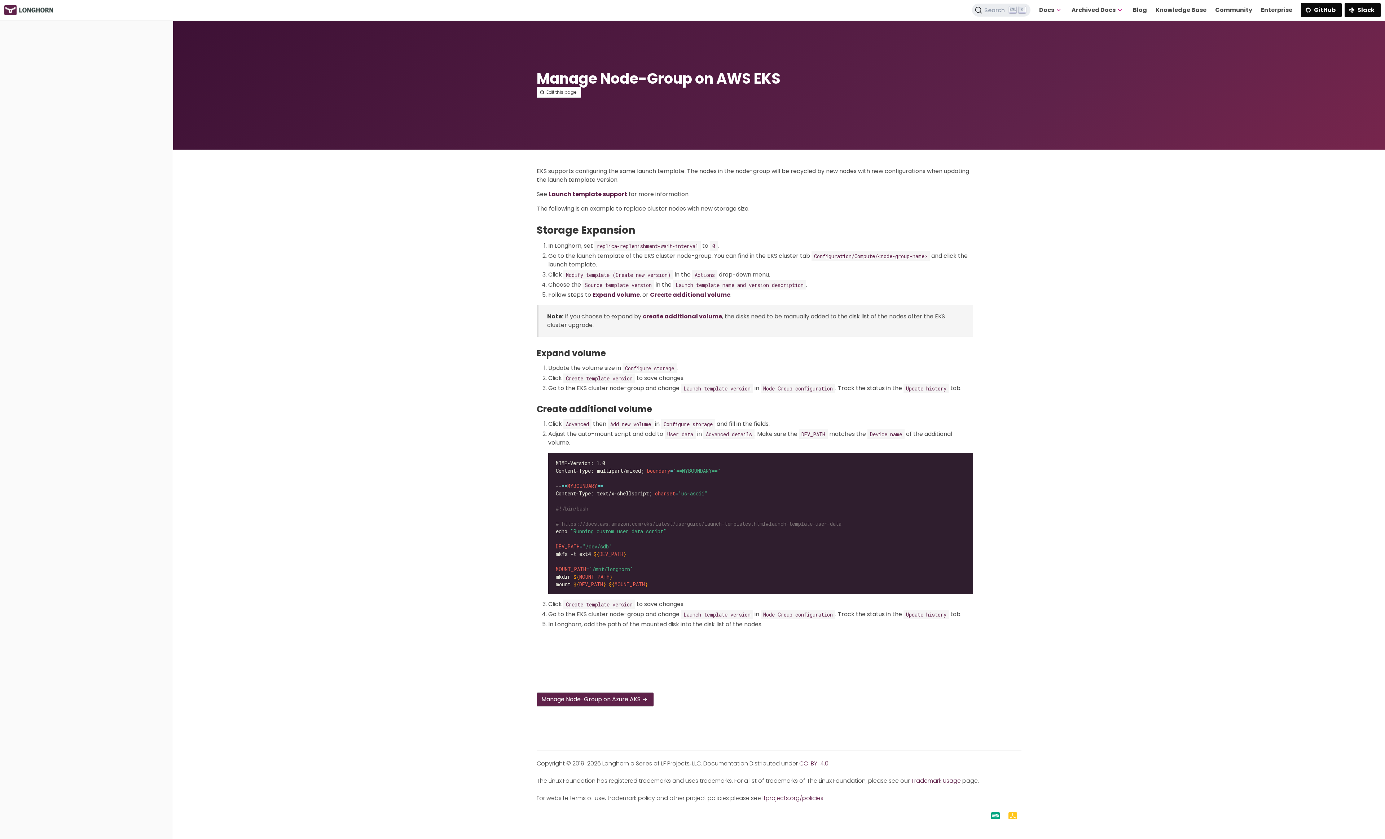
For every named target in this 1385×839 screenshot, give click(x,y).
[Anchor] (641, 230)
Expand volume (616, 295)
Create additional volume (690, 295)
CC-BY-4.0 (813, 763)
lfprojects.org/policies (792, 798)
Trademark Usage (936, 781)
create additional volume (682, 316)
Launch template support (588, 194)
